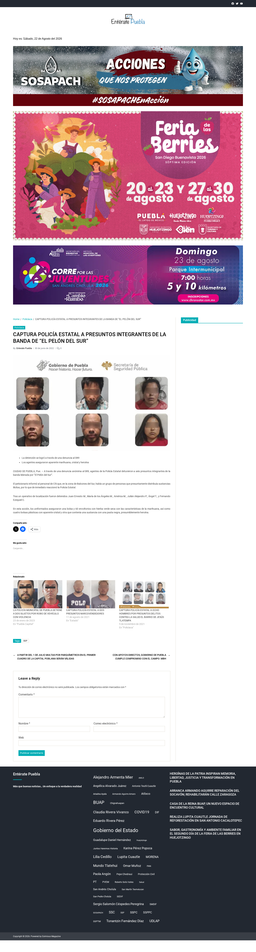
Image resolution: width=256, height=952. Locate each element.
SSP (25, 641)
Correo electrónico (106, 723)
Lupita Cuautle (128, 857)
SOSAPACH (98, 913)
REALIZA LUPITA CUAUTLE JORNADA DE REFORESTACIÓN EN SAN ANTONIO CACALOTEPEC (206, 819)
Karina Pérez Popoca (137, 848)
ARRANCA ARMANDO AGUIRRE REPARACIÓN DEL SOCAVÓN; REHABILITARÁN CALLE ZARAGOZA (204, 792)
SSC (112, 912)
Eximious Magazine (51, 936)
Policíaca (19, 327)
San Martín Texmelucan (133, 889)
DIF (157, 812)
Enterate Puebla (24, 348)
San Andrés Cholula (104, 889)
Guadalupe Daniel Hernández (112, 840)
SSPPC (147, 912)
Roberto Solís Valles (124, 882)
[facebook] (232, 3)
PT (95, 882)
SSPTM (97, 921)
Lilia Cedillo (102, 856)
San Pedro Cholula (102, 896)
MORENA (152, 857)
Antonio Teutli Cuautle (144, 786)
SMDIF (153, 904)
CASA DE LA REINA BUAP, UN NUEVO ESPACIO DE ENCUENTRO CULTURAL (204, 805)
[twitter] (237, 3)
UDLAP (154, 921)
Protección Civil (146, 874)
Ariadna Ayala (100, 794)
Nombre (24, 723)
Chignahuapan (117, 803)
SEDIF (120, 896)
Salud (141, 882)
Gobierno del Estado (115, 830)
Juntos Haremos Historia (105, 848)
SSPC (133, 912)
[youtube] (241, 3)
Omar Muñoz (132, 866)
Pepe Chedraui (124, 874)
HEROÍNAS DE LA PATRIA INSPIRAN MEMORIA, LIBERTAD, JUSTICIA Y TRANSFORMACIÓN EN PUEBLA (203, 777)
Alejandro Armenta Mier (113, 777)
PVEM (105, 882)
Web (21, 737)
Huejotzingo (142, 840)
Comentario (26, 694)
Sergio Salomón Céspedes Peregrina (118, 904)
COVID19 (141, 812)
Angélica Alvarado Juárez (109, 786)
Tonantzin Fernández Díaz (125, 921)
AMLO (141, 778)
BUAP (98, 802)
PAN (149, 866)
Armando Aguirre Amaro (123, 794)
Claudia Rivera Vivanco (111, 812)
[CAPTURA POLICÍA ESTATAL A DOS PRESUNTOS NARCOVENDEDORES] (91, 594)
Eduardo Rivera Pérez (108, 821)
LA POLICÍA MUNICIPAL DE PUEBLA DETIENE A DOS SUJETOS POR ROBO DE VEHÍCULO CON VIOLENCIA (37, 613)
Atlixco (145, 793)
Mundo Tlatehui (105, 866)
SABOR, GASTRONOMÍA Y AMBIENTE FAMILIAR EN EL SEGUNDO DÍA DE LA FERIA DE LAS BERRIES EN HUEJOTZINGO (205, 833)
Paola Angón (102, 874)
